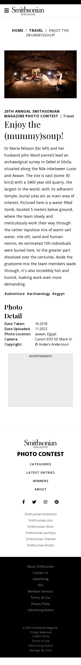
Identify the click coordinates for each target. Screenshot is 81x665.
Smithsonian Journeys (40, 533)
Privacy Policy (40, 604)
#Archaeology (38, 293)
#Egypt (58, 293)
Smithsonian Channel (41, 539)
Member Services (40, 591)
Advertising (40, 579)
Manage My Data (41, 650)
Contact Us (40, 573)
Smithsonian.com (40, 520)
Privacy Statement (41, 632)
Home (17, 30)
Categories (40, 464)
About (41, 489)
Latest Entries (41, 472)
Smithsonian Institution (40, 514)
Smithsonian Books (40, 545)
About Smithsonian (40, 566)
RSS (40, 585)
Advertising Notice (41, 610)
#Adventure (14, 293)
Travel (36, 30)
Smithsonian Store (40, 526)
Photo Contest (40, 454)
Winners (40, 481)
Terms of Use (40, 597)
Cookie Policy (41, 636)
